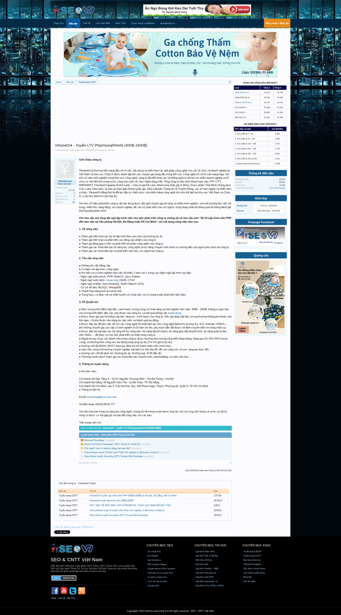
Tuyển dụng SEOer (252, 551)
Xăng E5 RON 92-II (243, 102)
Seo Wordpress (154, 560)
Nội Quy (71, 598)
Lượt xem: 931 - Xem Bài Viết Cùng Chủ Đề (107, 434)
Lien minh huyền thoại (254, 573)
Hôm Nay (261, 198)
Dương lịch (242, 206)
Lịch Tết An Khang (277, 188)
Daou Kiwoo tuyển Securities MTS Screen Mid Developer (113, 456)
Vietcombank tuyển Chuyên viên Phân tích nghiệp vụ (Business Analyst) (121, 452)
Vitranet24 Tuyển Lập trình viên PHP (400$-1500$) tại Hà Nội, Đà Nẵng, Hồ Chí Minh (133, 495)
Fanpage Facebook (261, 222)
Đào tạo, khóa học (252, 560)
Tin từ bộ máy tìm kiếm (157, 581)
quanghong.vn (167, 23)
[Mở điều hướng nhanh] (229, 82)
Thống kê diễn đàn (261, 173)
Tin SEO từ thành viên (156, 577)
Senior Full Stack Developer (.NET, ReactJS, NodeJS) (112, 444)
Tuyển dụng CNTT (77, 150)
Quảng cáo (261, 255)
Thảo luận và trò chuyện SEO (160, 573)
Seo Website (152, 556)
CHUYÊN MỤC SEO (160, 545)
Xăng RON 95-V (242, 92)
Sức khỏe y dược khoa (254, 568)
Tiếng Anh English (252, 564)
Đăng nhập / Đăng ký (277, 23)
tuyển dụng (174, 313)
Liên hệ (86, 23)
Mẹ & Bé (247, 577)
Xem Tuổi (120, 23)
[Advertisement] (143, 112)
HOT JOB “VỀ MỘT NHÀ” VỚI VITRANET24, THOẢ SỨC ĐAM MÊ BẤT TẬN (130, 505)
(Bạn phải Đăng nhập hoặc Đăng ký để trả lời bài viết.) (208, 470)
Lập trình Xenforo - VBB (206, 568)
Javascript (112, 280)
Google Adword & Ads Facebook (161, 569)
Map (54, 598)
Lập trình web (202, 564)
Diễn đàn (73, 24)
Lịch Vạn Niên (103, 23)
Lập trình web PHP (204, 577)
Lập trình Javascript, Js (206, 581)
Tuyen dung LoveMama (143, 23)
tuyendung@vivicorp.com (102, 397)
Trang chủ (58, 23)
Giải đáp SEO (153, 586)
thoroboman (101, 150)
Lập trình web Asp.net (205, 573)
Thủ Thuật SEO (154, 551)
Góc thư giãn (249, 581)
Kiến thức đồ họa (203, 560)
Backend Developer (94, 440)
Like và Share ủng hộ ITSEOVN (73, 527)
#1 (231, 463)
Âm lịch (240, 211)
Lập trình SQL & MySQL (206, 556)
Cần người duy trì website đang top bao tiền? (107, 448)
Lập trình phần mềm (205, 551)
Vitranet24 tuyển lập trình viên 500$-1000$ (111, 500)
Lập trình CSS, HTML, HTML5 (209, 585)
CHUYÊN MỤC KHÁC (256, 545)
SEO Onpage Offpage (156, 564)
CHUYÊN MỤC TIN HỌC (210, 545)
